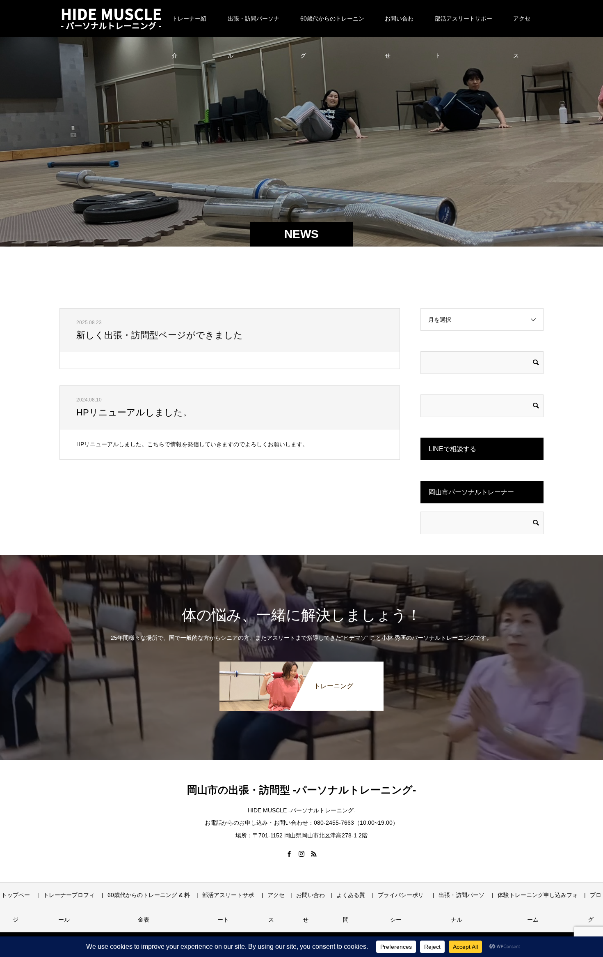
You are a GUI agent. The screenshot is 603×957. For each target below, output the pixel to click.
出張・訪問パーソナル (253, 26)
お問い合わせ (399, 26)
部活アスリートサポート (463, 26)
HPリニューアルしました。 (134, 412)
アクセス (521, 26)
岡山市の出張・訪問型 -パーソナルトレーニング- (301, 790)
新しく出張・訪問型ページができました (159, 335)
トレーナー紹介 (189, 26)
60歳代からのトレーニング (332, 26)
